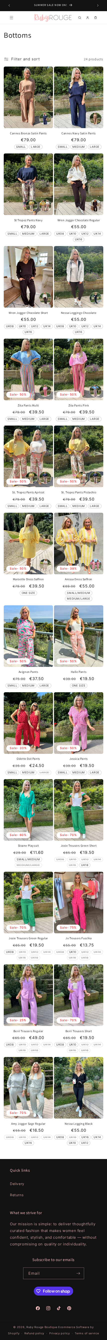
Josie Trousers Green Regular (28, 938)
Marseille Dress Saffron (28, 579)
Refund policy (34, 1333)
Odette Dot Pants (28, 759)
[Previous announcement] (9, 5)
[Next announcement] (97, 5)
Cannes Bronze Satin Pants (28, 133)
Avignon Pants (28, 672)
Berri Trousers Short (78, 1031)
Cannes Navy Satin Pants (78, 133)
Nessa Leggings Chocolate (78, 313)
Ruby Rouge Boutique (42, 1327)
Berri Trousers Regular (28, 1031)
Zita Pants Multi (28, 405)
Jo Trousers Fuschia (78, 938)
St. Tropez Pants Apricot (28, 492)
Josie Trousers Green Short (79, 845)
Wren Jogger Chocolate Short (28, 313)
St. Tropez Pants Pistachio (78, 492)
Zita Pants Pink (78, 405)
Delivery (17, 1184)
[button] (11, 18)
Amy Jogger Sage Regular (28, 1123)
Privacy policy (59, 1333)
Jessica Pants (78, 759)
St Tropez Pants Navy (28, 220)
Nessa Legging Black (79, 1123)
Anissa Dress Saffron (78, 579)
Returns (16, 1195)
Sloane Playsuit (28, 845)
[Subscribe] (78, 1273)
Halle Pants (79, 672)
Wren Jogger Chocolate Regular (78, 220)
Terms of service (87, 1333)
